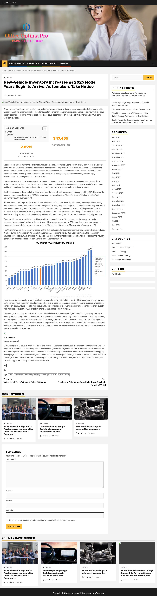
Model (44, 375)
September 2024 (118, 213)
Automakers (18, 375)
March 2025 (116, 189)
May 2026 (115, 137)
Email (9, 500)
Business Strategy (119, 251)
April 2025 (116, 185)
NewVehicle (52, 375)
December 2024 (118, 201)
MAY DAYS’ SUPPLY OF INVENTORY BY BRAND (31, 137)
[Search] (153, 63)
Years (67, 375)
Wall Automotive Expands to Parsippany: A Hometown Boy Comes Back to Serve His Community (18, 430)
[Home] (4, 63)
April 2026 (116, 141)
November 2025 (118, 157)
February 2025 (117, 193)
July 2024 (115, 221)
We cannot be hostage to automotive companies (88, 427)
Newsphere (86, 593)
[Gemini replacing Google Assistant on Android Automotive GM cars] (55, 409)
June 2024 (116, 225)
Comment (11, 459)
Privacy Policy (49, 63)
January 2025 (117, 197)
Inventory (37, 375)
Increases (28, 375)
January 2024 (117, 229)
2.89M (9, 132)
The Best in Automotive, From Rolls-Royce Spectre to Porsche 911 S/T (82, 382)
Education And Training (121, 255)
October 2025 (117, 161)
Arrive (10, 375)
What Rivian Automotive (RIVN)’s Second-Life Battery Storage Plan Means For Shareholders (137, 573)
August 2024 (117, 217)
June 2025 (116, 177)
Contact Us (33, 63)
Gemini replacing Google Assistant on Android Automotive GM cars (52, 429)
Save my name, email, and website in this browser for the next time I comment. (42, 520)
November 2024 (118, 205)
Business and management (123, 247)
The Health (116, 274)
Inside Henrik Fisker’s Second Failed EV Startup (25, 380)
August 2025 (117, 169)
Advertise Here (16, 63)
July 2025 (115, 173)
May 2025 (115, 181)
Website (9, 510)
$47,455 (10, 135)
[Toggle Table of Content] (43, 128)
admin (19, 96)
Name (9, 491)
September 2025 (118, 165)
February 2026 (117, 145)
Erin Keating (21, 139)
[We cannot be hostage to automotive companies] (91, 409)
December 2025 (118, 153)
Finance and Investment (121, 259)
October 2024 (117, 209)
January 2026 (117, 149)
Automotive (8, 77)
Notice (60, 375)
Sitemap (64, 63)
